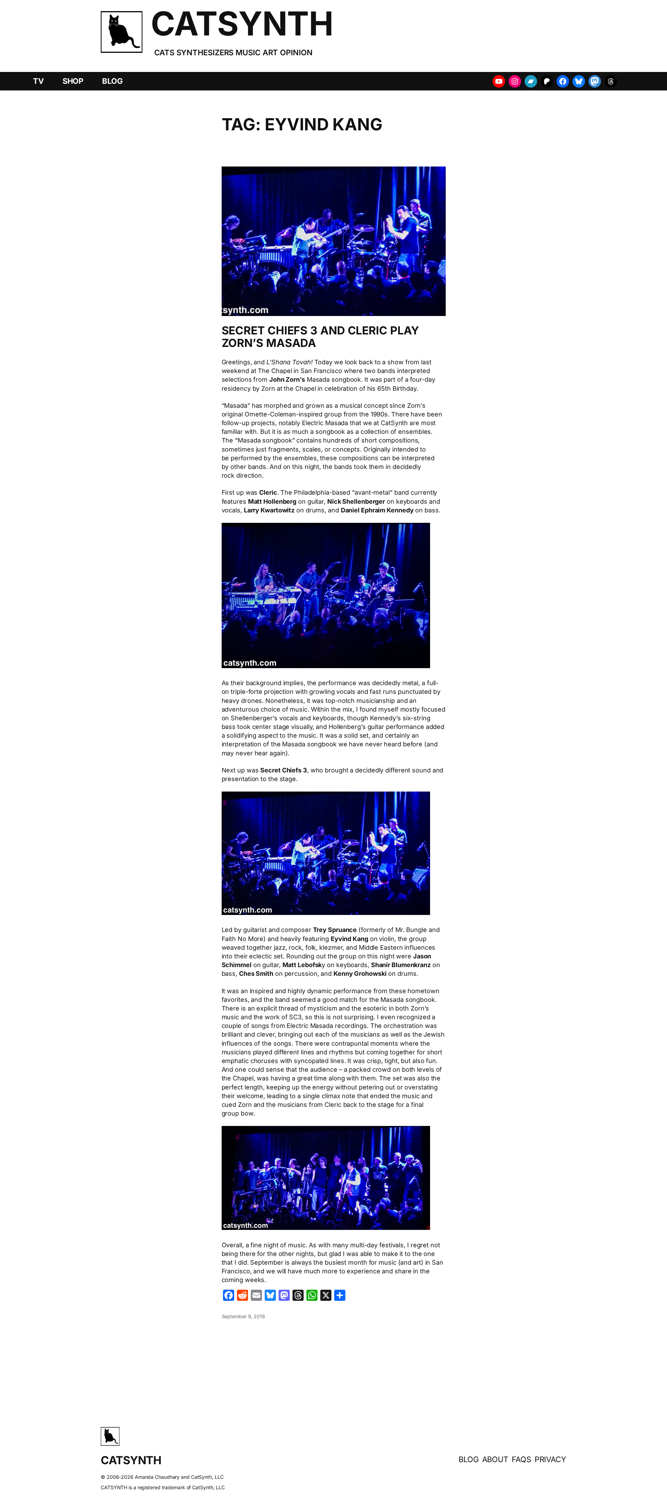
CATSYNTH (242, 23)
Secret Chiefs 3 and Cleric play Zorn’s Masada (320, 336)
